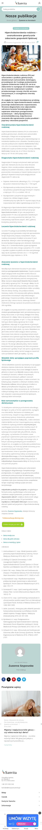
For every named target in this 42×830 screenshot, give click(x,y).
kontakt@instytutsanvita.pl (11, 788)
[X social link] (9, 679)
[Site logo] (21, 3)
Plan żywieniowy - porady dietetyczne (15, 722)
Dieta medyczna (9, 535)
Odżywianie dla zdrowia (16, 720)
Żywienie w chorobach (27, 20)
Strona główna (12, 20)
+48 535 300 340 (8, 784)
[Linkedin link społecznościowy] (19, 679)
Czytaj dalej (8, 745)
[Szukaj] (38, 9)
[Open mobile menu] (3, 3)
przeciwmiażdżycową (10, 116)
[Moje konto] (39, 3)
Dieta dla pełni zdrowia (11, 539)
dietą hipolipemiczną (22, 114)
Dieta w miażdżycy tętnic (11, 542)
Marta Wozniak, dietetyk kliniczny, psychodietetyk (17, 713)
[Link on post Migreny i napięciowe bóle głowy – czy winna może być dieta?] (21, 704)
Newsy (6, 720)
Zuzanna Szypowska (14, 42)
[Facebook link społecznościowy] (4, 679)
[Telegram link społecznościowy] (24, 679)
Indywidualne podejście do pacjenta (14, 490)
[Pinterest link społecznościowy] (14, 679)
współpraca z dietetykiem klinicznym (14, 502)
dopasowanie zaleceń (9, 497)
